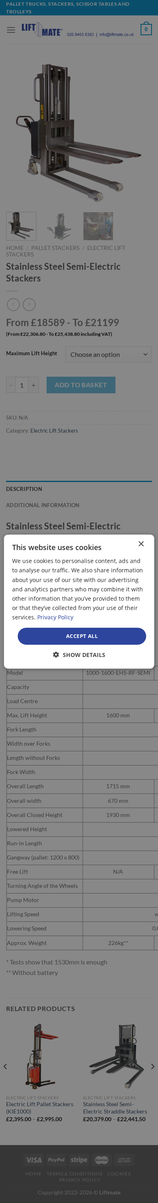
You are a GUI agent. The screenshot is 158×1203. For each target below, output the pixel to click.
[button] (79, 654)
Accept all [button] (82, 636)
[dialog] (79, 602)
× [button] (141, 544)
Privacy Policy (55, 617)
